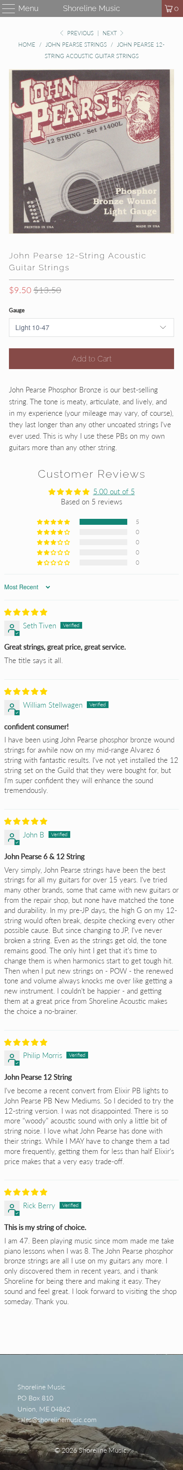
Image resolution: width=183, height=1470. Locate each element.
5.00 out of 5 (114, 491)
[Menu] (5, 8)
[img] (25, 612)
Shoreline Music (91, 8)
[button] (54, 522)
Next (111, 33)
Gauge (17, 310)
